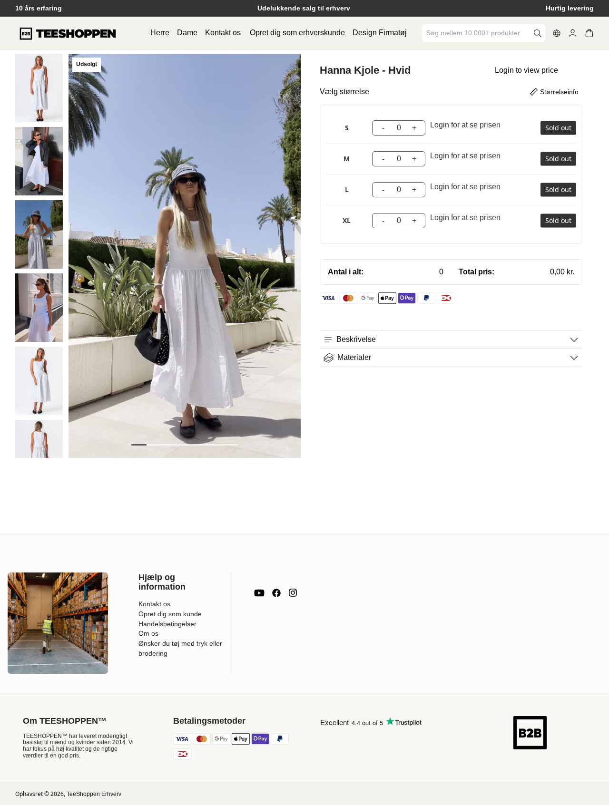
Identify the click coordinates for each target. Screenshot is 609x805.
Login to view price (526, 70)
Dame (187, 33)
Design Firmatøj (380, 33)
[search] (537, 33)
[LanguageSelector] (556, 33)
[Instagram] (292, 593)
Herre (159, 33)
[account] (572, 33)
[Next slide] (284, 256)
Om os (148, 633)
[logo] (67, 33)
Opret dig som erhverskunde (297, 33)
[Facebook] (276, 593)
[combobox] (476, 33)
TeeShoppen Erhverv (94, 794)
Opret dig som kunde (170, 614)
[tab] (139, 445)
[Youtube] (259, 593)
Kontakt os (223, 33)
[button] (39, 88)
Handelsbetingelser (167, 624)
